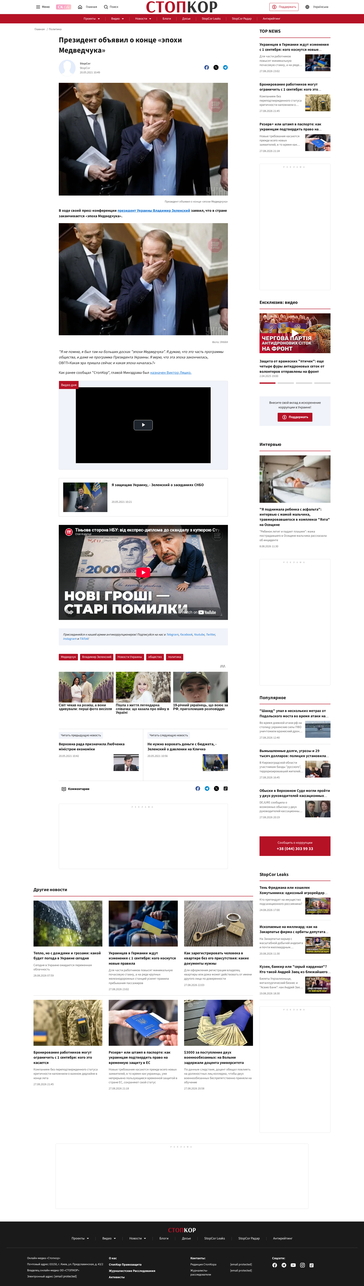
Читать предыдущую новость (81, 735)
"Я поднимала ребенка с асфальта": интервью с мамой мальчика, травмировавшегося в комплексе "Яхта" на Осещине (295, 517)
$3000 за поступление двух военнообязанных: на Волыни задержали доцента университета (214, 1057)
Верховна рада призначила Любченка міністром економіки (91, 747)
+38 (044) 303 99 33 (295, 849)
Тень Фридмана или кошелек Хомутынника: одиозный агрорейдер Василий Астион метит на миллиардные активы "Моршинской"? (294, 895)
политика (174, 657)
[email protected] (65, 1276)
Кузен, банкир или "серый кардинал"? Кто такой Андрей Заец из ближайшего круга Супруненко (294, 972)
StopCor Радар (242, 18)
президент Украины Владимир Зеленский (154, 210)
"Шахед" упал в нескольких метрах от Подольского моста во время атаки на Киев (293, 716)
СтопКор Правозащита (125, 1265)
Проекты (90, 18)
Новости (141, 18)
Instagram (69, 639)
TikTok (83, 639)
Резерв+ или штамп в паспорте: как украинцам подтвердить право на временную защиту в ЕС (139, 1057)
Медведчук (68, 657)
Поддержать (287, 7)
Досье (186, 18)
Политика (55, 29)
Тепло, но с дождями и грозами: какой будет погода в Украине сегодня (67, 956)
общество (155, 657)
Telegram (172, 634)
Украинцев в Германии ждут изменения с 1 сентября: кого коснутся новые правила (142, 958)
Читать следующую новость (169, 735)
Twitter (210, 634)
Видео (115, 18)
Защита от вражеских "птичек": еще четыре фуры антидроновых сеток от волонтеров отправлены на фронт (292, 366)
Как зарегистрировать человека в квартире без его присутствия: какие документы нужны (216, 958)
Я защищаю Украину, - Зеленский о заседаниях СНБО (158, 485)
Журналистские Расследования (132, 1271)
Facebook (186, 634)
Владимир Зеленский (96, 657)
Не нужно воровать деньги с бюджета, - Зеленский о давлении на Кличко (182, 747)
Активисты (117, 1277)
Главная (40, 29)
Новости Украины (130, 657)
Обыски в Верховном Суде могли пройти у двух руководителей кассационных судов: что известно (295, 796)
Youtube (199, 634)
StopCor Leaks (211, 18)
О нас (113, 1258)
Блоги (167, 18)
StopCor (85, 64)
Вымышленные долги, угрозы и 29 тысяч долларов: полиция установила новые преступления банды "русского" (294, 756)
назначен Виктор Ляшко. (170, 372)
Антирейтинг (271, 18)
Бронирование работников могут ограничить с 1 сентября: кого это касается (62, 1057)
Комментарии (78, 789)
